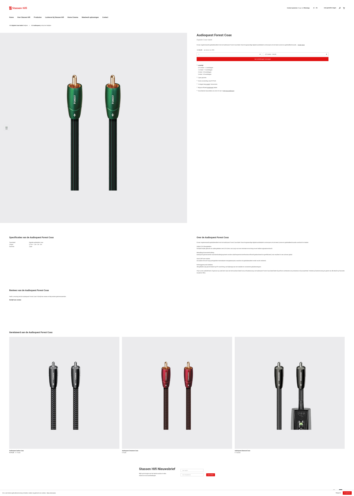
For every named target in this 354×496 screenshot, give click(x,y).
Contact (105, 17)
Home (11, 17)
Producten (38, 17)
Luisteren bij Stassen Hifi (54, 17)
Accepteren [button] (347, 493)
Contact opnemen (292, 8)
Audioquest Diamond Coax (242, 451)
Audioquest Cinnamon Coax (130, 451)
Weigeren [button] (338, 493)
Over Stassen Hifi (23, 17)
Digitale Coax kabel (17, 25)
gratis (208, 84)
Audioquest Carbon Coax (16, 451)
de (316, 8)
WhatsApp (307, 8)
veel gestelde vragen (330, 8)
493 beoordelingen (228, 91)
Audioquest (36, 25)
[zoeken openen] (340, 8)
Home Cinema (72, 17)
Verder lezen (301, 45)
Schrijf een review (15, 300)
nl (313, 8)
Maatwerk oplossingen (90, 17)
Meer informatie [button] (51, 493)
